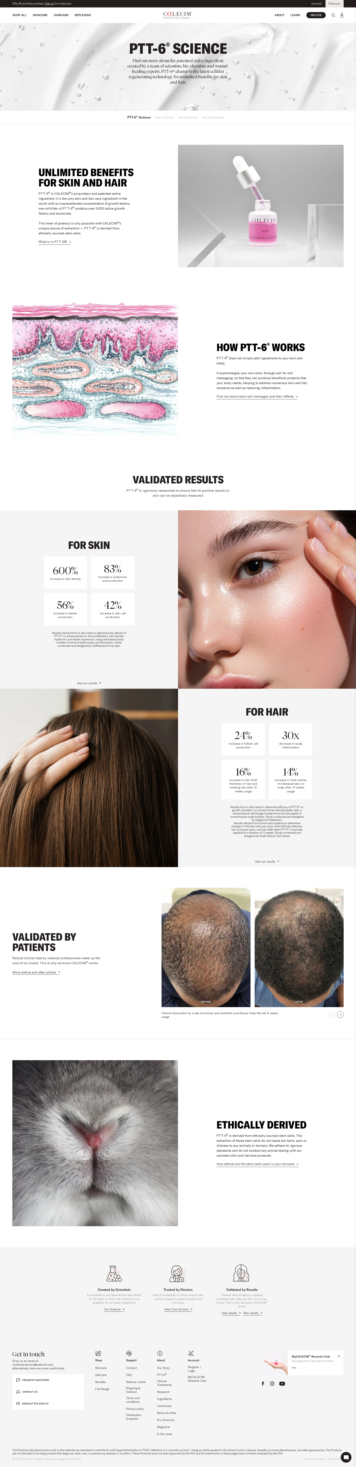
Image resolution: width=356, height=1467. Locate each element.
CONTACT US (29, 1391)
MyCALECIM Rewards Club (197, 1379)
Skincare (101, 1368)
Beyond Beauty (213, 117)
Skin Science (188, 117)
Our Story (163, 1368)
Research (163, 1392)
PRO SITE (316, 15)
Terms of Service (314, 1459)
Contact (131, 1368)
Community (164, 1406)
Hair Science (164, 117)
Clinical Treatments (164, 1383)
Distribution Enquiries (133, 1417)
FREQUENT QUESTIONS (35, 1380)
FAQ (129, 1375)
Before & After (166, 1413)
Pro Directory (166, 1420)
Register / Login (194, 1369)
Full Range (102, 1389)
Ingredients (164, 1399)
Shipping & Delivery (133, 1390)
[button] (331, 1014)
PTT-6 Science (139, 117)
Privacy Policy (336, 1459)
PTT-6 (162, 1375)
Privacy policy (135, 1409)
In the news (164, 1434)
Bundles (100, 1382)
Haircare (101, 1375)
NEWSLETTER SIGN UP (35, 1403)
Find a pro (335, 3)
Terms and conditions (133, 1400)
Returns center (136, 1382)
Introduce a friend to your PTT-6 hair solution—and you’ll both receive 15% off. (59, 3)
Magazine (163, 1427)
